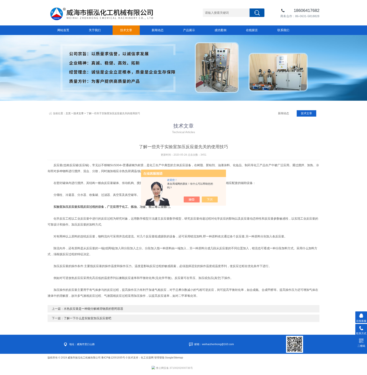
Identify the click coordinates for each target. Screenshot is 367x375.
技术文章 (126, 30)
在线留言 (252, 30)
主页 (68, 113)
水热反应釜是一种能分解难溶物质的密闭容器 (93, 308)
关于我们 (95, 30)
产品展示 (189, 30)
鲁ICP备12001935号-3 (114, 357)
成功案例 (220, 30)
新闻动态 (158, 30)
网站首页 (63, 30)
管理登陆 (159, 357)
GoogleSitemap (174, 357)
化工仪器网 (147, 357)
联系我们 (283, 30)
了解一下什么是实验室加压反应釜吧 (87, 318)
